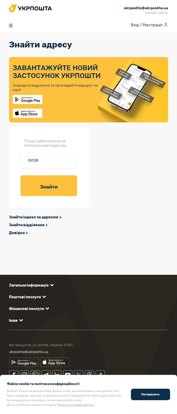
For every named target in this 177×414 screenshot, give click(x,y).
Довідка (17, 233)
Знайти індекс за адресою (33, 217)
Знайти (49, 187)
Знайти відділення (26, 225)
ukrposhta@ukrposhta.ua (28, 352)
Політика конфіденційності (75, 405)
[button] (30, 285)
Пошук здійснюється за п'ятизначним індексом (45, 143)
